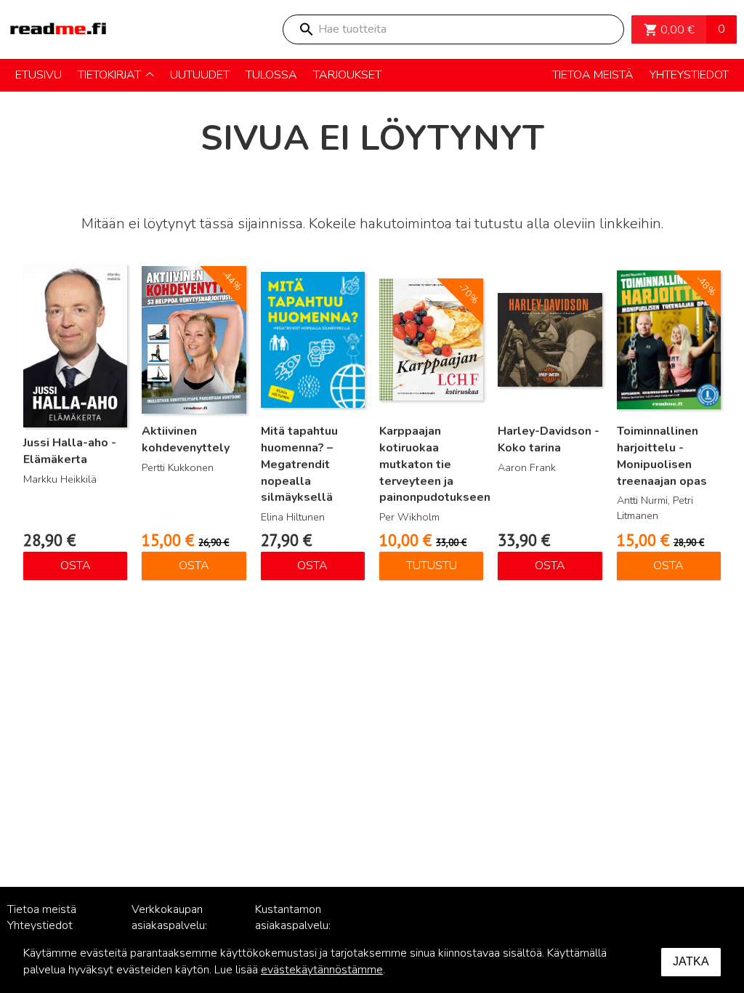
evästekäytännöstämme (322, 970)
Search (306, 29)
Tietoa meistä (41, 909)
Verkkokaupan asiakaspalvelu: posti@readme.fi (173, 926)
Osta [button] (75, 566)
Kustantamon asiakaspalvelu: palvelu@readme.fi (302, 926)
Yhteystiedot (40, 925)
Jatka (691, 961)
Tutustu (431, 566)
